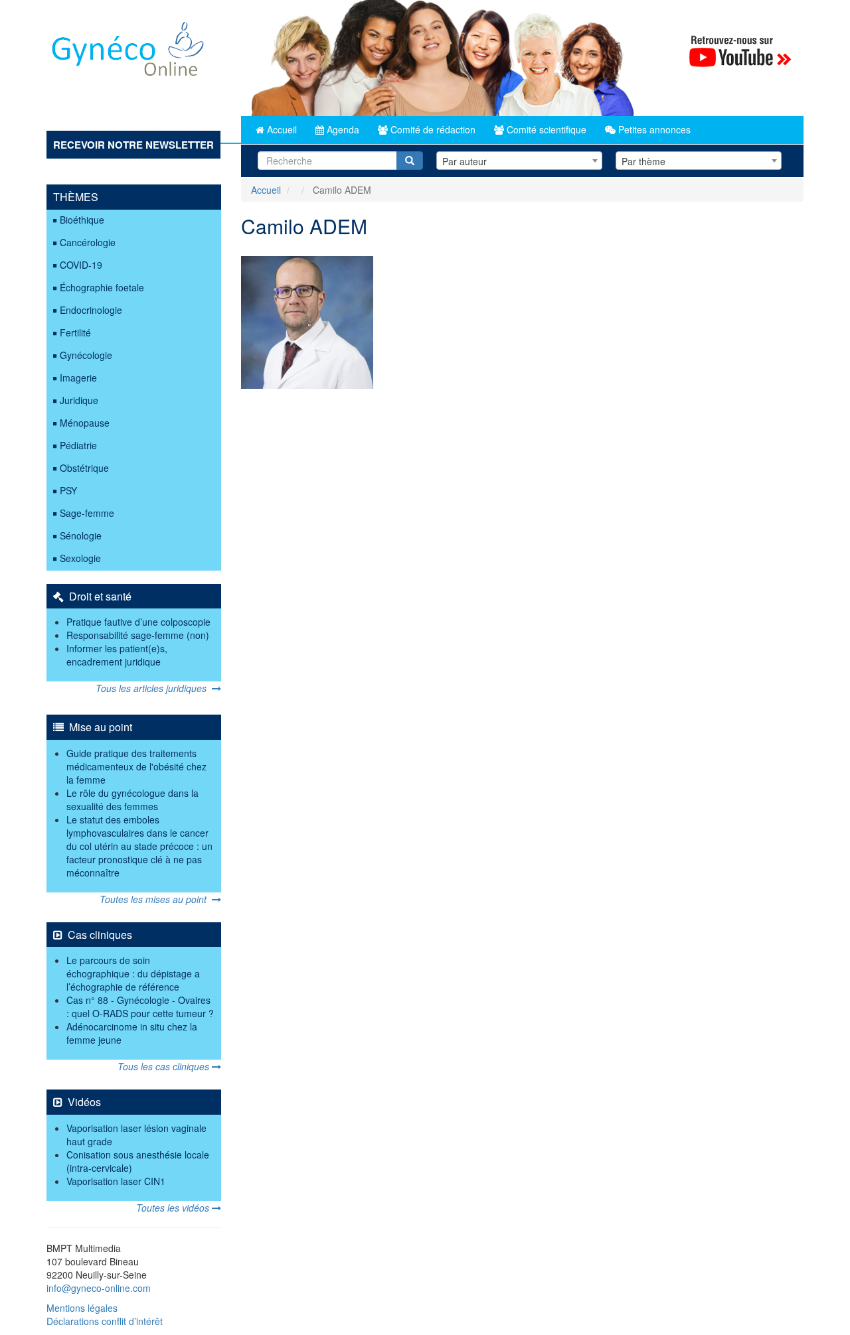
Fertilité (75, 332)
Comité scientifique (545, 129)
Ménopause (85, 422)
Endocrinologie (91, 309)
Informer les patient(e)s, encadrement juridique (116, 655)
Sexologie (80, 558)
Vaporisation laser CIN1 (115, 1181)
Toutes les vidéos (174, 1207)
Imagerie (78, 377)
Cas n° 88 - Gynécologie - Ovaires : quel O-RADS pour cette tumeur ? (140, 1006)
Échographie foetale (102, 287)
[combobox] (519, 160)
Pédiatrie (78, 445)
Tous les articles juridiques (154, 688)
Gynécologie (86, 355)
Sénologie (81, 535)
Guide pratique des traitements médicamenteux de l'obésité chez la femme (136, 766)
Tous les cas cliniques (165, 1066)
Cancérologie (88, 242)
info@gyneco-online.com (98, 1288)
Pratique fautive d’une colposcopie (138, 621)
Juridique (79, 400)
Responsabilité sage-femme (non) (137, 635)
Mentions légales (82, 1307)
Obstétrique (84, 467)
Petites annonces (653, 129)
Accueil (280, 129)
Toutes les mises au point (156, 899)
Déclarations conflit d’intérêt (104, 1321)
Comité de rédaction (431, 129)
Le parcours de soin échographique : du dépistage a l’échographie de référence (133, 973)
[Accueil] (128, 54)
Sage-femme (87, 513)
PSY (68, 490)
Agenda (341, 129)
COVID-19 (81, 264)
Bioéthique (82, 219)
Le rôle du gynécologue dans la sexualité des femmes (132, 799)
